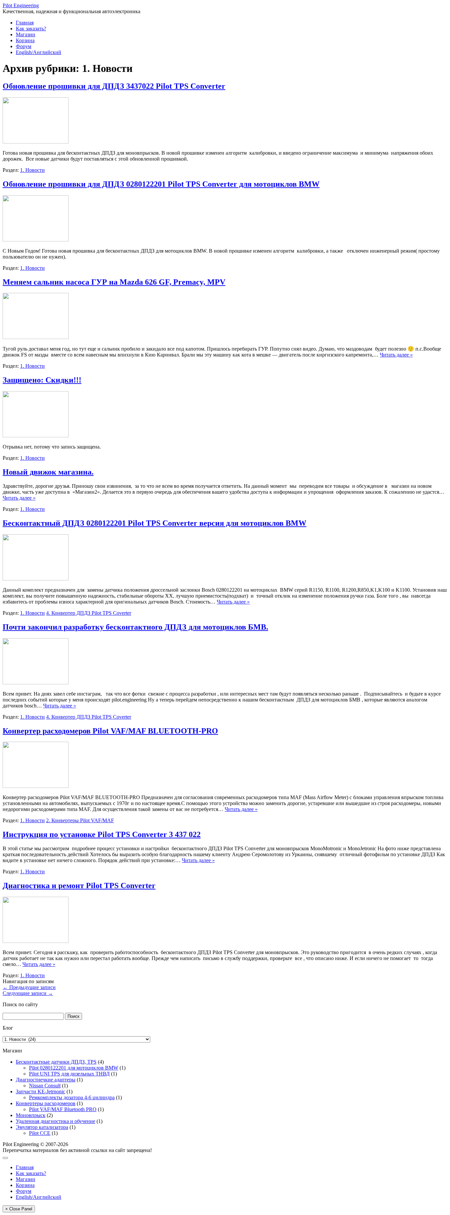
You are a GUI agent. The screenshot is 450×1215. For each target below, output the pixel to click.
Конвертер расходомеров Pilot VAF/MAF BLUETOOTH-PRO (110, 731)
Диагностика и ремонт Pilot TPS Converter (79, 885)
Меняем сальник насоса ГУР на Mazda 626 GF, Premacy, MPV (114, 282)
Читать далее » (396, 355)
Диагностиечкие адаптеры (45, 1079)
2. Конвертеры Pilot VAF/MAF (80, 820)
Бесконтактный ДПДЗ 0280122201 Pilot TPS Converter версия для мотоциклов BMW (154, 523)
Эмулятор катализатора (42, 1127)
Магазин (25, 34)
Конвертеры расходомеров (45, 1103)
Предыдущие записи (29, 987)
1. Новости (32, 170)
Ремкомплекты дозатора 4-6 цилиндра (72, 1097)
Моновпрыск (30, 1115)
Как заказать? (31, 28)
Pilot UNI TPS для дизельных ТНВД (69, 1073)
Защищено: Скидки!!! (42, 380)
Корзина (25, 40)
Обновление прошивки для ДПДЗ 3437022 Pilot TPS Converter (114, 86)
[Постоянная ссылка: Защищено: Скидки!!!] (36, 435)
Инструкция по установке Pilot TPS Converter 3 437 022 (102, 834)
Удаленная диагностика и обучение (55, 1121)
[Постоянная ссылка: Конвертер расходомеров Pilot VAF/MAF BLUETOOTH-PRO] (36, 786)
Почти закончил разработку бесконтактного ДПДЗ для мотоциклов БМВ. (135, 627)
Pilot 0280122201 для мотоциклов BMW (73, 1068)
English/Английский (38, 52)
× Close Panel (18, 1208)
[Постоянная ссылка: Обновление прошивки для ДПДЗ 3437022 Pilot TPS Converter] (36, 141)
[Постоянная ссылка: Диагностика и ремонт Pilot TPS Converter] (36, 941)
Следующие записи (28, 993)
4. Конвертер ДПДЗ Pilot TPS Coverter (88, 613)
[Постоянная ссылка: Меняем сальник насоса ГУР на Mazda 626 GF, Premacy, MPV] (36, 337)
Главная (25, 22)
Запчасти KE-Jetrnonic (40, 1091)
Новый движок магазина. (48, 472)
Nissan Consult (45, 1085)
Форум (23, 46)
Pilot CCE (39, 1133)
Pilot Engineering (21, 5)
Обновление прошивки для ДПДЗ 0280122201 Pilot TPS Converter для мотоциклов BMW (161, 184)
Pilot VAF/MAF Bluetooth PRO (63, 1109)
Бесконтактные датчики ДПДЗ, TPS (56, 1062)
